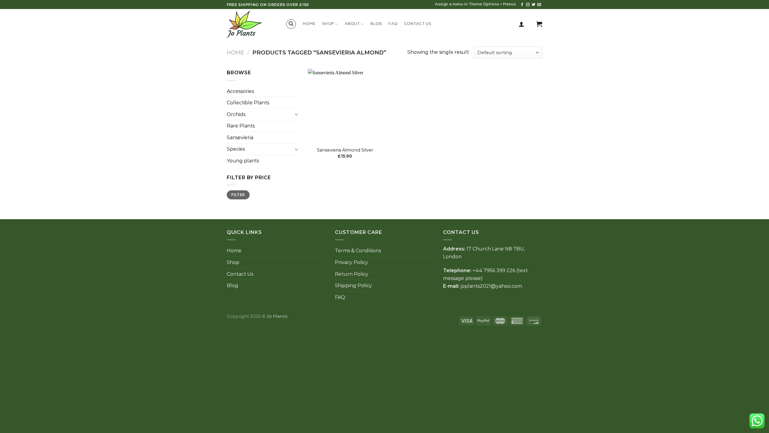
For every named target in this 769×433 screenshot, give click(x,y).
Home (309, 24)
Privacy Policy (351, 262)
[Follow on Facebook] (522, 5)
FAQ (392, 24)
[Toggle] (296, 114)
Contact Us (418, 24)
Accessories (240, 91)
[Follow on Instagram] (528, 5)
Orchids (236, 114)
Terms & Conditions (358, 250)
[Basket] (539, 24)
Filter (238, 194)
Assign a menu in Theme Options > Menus (475, 4)
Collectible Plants (248, 103)
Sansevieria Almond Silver (345, 150)
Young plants (243, 161)
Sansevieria (240, 137)
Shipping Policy (353, 285)
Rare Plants (241, 126)
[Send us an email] (539, 5)
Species (236, 149)
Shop (328, 24)
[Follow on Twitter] (533, 5)
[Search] (291, 24)
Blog (376, 24)
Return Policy (351, 274)
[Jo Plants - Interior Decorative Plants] (252, 24)
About (352, 24)
